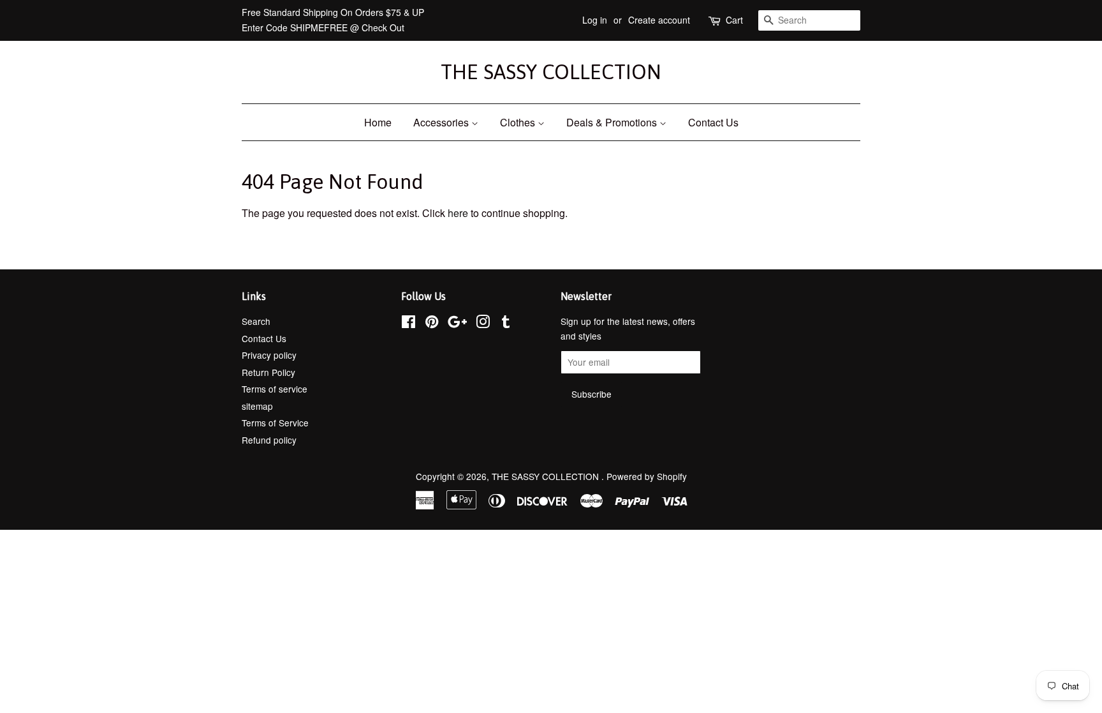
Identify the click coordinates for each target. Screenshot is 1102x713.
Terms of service (274, 388)
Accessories (442, 122)
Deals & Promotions (612, 122)
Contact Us (713, 122)
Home (378, 122)
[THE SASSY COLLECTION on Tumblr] (506, 323)
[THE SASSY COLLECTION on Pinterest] (432, 323)
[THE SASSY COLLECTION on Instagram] (483, 323)
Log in (594, 19)
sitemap (257, 406)
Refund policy (269, 439)
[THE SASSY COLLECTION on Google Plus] (457, 323)
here (458, 213)
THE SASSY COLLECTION (551, 72)
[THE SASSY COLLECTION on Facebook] (408, 323)
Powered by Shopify (646, 476)
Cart (734, 19)
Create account (659, 19)
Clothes (519, 122)
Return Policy (268, 372)
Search (256, 321)
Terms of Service (275, 422)
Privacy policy (269, 355)
